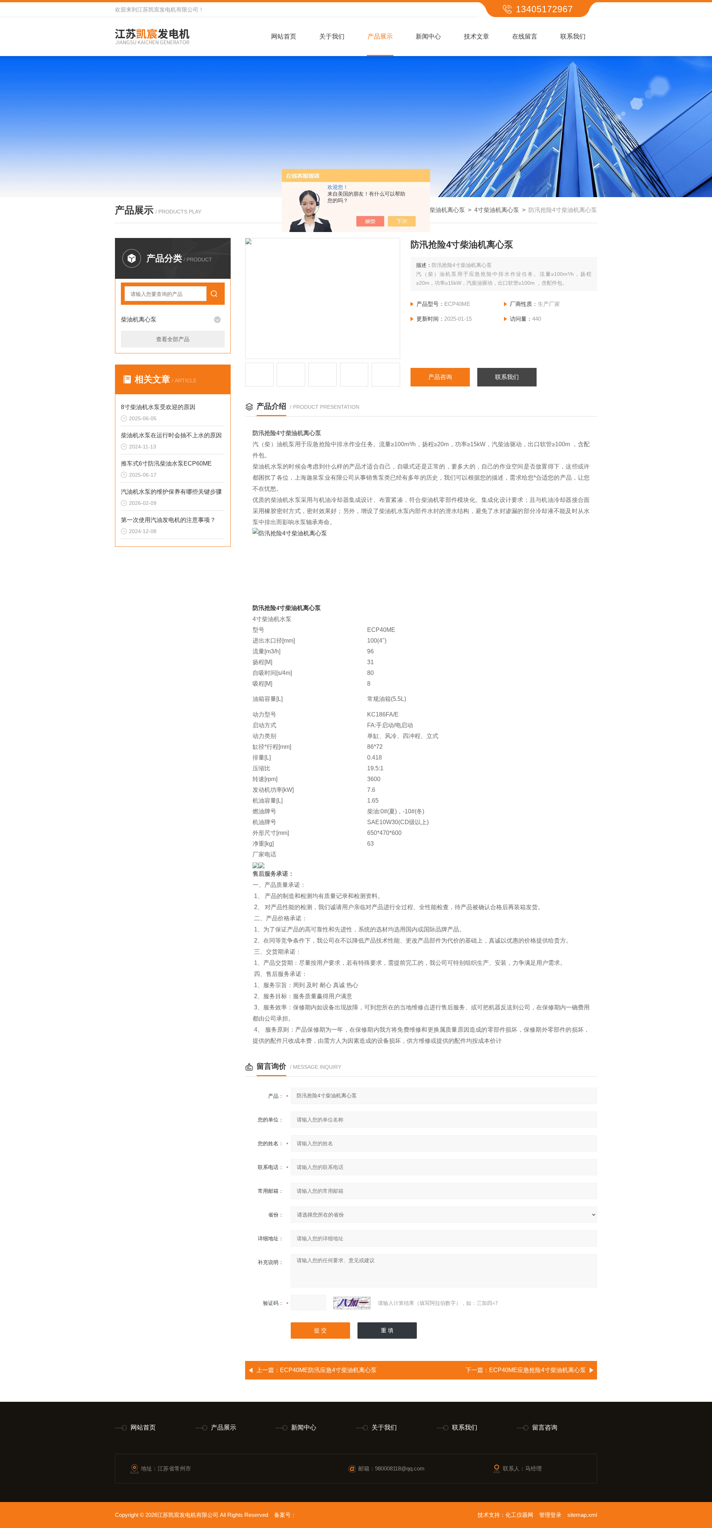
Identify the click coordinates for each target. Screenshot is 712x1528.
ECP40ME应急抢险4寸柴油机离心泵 (537, 1370)
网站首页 (283, 36)
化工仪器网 (519, 1515)
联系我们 (573, 36)
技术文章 (476, 36)
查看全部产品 (172, 339)
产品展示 (380, 36)
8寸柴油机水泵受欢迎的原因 (158, 407)
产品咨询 (440, 377)
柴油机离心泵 (447, 210)
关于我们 (332, 36)
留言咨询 (544, 1427)
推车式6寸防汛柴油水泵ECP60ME (166, 463)
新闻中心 (428, 36)
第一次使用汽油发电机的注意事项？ (168, 520)
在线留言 (524, 36)
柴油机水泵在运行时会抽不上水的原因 (171, 435)
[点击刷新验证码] (351, 1303)
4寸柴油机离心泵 (496, 210)
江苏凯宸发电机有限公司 (167, 9)
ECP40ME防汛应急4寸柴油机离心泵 (328, 1370)
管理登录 (550, 1515)
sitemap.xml (582, 1515)
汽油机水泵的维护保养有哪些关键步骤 (171, 492)
